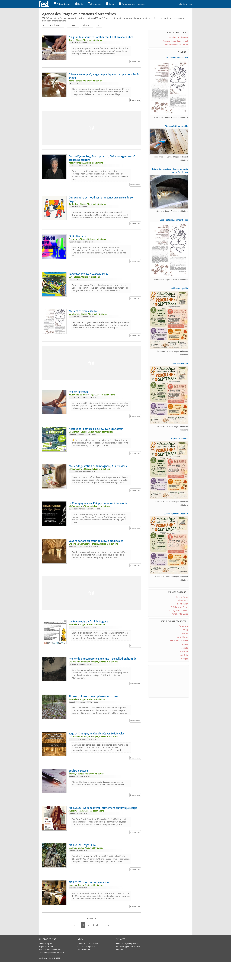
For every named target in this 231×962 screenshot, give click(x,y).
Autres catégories (53, 25)
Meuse (185, 644)
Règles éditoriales (46, 946)
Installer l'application (178, 37)
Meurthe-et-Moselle (179, 640)
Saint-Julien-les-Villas (178, 610)
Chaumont (183, 600)
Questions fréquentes (86, 946)
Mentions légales (46, 943)
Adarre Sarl (47, 958)
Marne (185, 633)
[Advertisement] (91, 128)
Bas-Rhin (184, 651)
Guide (111, 4)
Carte (80, 4)
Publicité (119, 949)
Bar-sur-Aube (182, 597)
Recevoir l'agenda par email (175, 41)
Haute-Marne (182, 637)
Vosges (184, 658)
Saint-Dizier (182, 603)
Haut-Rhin (183, 655)
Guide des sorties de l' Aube (175, 44)
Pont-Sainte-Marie (179, 614)
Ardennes (183, 626)
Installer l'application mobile (128, 946)
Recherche (96, 4)
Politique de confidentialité (50, 949)
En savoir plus (135, 61)
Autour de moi (63, 4)
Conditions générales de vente (51, 952)
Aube (185, 629)
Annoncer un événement (133, 4)
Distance (73, 25)
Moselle (184, 648)
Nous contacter (83, 949)
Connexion (187, 4)
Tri (99, 25)
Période (87, 25)
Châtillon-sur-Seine (179, 607)
